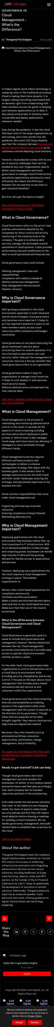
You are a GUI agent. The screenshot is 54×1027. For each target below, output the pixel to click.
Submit (27, 974)
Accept (19, 1022)
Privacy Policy (34, 1016)
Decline (35, 1022)
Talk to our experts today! (16, 839)
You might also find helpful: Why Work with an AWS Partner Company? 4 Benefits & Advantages (26, 755)
